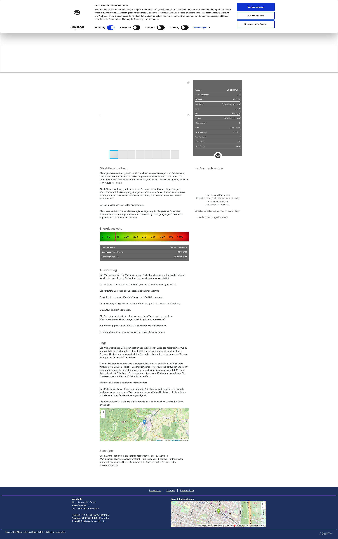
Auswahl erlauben (255, 16)
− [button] (103, 415)
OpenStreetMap (175, 440)
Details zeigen (199, 28)
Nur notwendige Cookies (255, 24)
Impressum (155, 490)
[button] (188, 82)
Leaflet (159, 440)
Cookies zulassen (256, 7)
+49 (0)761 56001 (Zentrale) (94, 518)
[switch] (136, 27)
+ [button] (103, 412)
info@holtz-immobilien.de (92, 521)
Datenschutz (187, 490)
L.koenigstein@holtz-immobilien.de (221, 198)
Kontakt (170, 490)
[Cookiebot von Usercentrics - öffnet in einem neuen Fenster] (77, 28)
